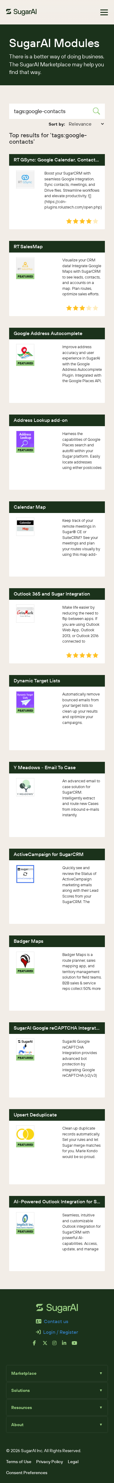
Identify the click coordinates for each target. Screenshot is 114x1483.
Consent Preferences (26, 1472)
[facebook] (38, 1345)
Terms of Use (18, 1461)
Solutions (57, 1390)
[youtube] (76, 1345)
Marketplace (57, 1373)
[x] (47, 1345)
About (57, 1424)
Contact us (56, 1321)
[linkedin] (67, 1345)
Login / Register (60, 1332)
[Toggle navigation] (104, 12)
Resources (57, 1407)
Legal (73, 1461)
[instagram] (57, 1345)
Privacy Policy (49, 1461)
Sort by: (57, 124)
